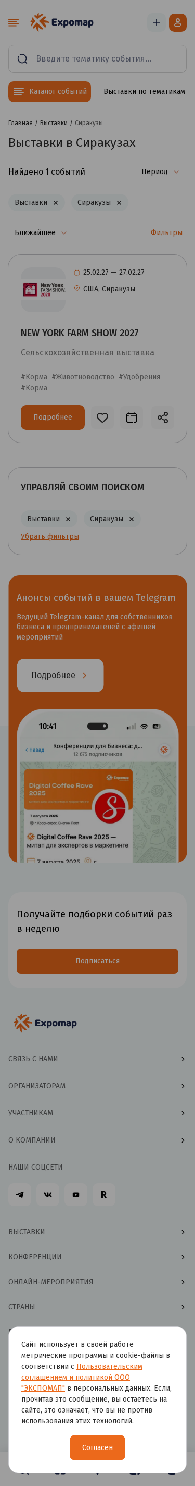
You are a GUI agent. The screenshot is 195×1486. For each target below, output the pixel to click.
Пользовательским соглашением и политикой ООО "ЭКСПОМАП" (81, 1377)
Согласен (97, 1447)
